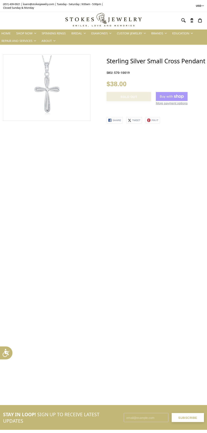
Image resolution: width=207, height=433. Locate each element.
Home (6, 33)
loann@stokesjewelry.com (38, 4)
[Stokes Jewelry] (103, 21)
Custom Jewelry (129, 33)
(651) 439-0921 (11, 4)
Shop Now (24, 33)
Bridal (76, 33)
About (46, 41)
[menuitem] (191, 20)
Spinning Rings (54, 33)
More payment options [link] (172, 103)
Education (180, 33)
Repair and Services (16, 41)
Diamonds (99, 33)
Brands (157, 33)
